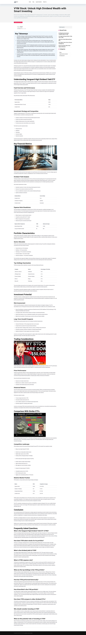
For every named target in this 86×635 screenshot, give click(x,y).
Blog (33, 1)
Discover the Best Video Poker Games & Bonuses (64, 46)
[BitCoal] (16, 1)
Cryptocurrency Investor (18, 22)
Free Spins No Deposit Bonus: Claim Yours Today (65, 37)
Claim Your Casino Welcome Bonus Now (65, 40)
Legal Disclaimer (39, 1)
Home (30, 1)
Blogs (60, 52)
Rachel (21, 26)
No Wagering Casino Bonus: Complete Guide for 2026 (64, 34)
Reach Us (44, 1)
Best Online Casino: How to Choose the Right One (65, 43)
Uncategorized (61, 55)
